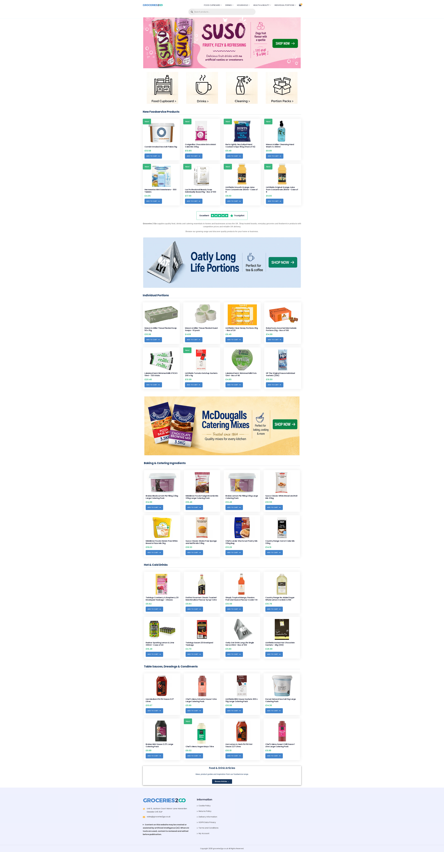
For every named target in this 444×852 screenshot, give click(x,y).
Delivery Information (208, 816)
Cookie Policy (205, 805)
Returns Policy (205, 811)
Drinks (228, 5)
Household (242, 5)
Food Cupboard (212, 5)
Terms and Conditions (208, 828)
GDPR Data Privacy (207, 822)
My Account (204, 833)
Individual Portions (284, 5)
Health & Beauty (261, 5)
